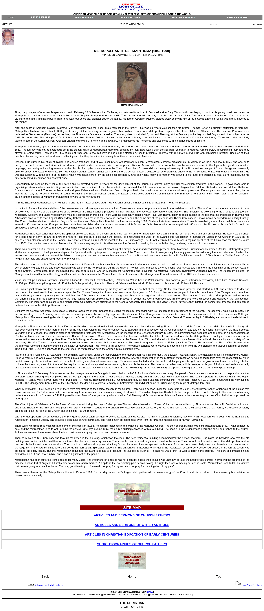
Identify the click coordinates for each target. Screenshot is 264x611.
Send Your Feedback (252, 585)
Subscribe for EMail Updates (48, 585)
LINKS (150, 592)
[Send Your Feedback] (31, 585)
